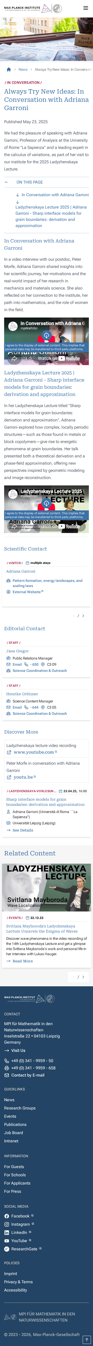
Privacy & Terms (18, 1281)
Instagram (21, 1224)
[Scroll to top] (87, 1340)
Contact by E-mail (27, 1075)
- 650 (34, 664)
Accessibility (15, 1290)
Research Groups (20, 1108)
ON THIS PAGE (30, 182)
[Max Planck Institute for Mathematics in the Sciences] (8, 69)
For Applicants (17, 1183)
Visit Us (18, 1050)
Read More (23, 961)
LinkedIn (19, 1232)
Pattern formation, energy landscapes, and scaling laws (47, 583)
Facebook (20, 1216)
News (9, 1099)
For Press (12, 1191)
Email (17, 664)
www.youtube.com (34, 752)
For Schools (15, 1174)
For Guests (14, 1166)
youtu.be (23, 777)
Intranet (11, 1141)
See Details (23, 830)
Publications (15, 1124)
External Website (27, 592)
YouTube (19, 1240)
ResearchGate (24, 1248)
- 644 (34, 707)
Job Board (13, 1132)
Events (10, 1116)
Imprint (10, 1273)
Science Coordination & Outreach (40, 671)
